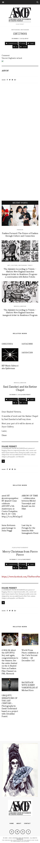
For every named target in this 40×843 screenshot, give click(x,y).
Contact (27, 823)
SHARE (23, 43)
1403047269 (27, 352)
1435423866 (27, 344)
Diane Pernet (26, 394)
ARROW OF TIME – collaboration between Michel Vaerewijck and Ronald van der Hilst (30, 501)
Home (12, 823)
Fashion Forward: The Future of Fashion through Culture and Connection (20, 234)
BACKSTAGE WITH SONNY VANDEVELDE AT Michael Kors (30, 686)
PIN (16, 46)
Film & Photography (20, 547)
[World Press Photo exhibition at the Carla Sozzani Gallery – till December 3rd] (30, 639)
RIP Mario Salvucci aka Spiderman (10, 366)
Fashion (20, 229)
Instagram (15, 30)
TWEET (32, 43)
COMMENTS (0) (12, 43)
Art (8, 265)
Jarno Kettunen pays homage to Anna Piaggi (9, 527)
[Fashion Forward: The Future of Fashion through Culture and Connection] (20, 215)
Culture (14, 265)
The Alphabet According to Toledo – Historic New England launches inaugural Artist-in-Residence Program (20, 312)
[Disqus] (20, 114)
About (18, 823)
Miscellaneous (20, 306)
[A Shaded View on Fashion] (20, 14)
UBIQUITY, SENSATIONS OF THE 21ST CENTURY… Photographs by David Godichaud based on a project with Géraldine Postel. (10, 705)
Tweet (30, 265)
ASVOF (26, 38)
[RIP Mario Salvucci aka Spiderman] (10, 354)
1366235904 (7, 344)
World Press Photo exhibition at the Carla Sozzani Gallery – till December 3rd (30, 655)
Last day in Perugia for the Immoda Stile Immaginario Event (30, 529)
